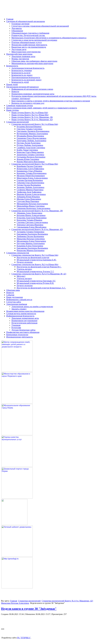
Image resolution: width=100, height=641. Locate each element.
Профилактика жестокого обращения (22, 332)
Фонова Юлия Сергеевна (28, 159)
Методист (21, 276)
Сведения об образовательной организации (25, 21)
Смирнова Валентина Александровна (33, 208)
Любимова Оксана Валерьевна (30, 236)
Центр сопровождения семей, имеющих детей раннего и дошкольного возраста (41, 108)
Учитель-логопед (24, 269)
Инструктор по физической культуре (33, 257)
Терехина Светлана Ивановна (30, 225)
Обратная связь (13, 290)
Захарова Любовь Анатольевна (30, 187)
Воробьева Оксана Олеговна (29, 166)
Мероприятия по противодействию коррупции (32, 63)
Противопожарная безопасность (25, 77)
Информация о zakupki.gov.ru (19, 299)
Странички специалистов (17, 253)
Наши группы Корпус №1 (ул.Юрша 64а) (29, 112)
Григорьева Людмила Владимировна (33, 131)
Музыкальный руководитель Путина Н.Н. (35, 283)
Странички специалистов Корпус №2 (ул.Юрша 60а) (34, 264)
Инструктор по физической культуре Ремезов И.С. (39, 267)
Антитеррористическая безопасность (27, 68)
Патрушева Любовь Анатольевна (31, 140)
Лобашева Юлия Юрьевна (28, 197)
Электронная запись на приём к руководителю (32, 306)
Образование (17, 31)
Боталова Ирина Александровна (31, 215)
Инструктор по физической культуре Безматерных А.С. (41, 288)
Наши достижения (14, 297)
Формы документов (20, 59)
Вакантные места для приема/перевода (28, 47)
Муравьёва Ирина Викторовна (30, 136)
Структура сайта (13, 302)
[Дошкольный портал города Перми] (17, 498)
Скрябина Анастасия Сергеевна (31, 147)
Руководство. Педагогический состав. (28, 35)
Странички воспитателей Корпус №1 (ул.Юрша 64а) (34, 124)
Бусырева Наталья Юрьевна (29, 126)
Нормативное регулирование (24, 320)
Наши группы (12, 110)
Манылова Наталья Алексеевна (31, 239)
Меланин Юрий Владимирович (31, 176)
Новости (15, 91)
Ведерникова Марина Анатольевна (32, 133)
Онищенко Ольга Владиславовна (31, 138)
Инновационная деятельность (19, 337)
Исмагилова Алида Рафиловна (30, 169)
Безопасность (12, 66)
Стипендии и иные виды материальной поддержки (34, 40)
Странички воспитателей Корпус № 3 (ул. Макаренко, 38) (37, 211)
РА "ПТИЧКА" (24, 638)
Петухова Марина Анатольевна (31, 243)
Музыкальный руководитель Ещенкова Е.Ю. (36, 260)
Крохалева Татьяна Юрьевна (29, 220)
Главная (9, 19)
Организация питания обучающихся (22, 87)
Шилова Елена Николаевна (29, 199)
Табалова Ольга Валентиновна (30, 183)
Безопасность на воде (20, 73)
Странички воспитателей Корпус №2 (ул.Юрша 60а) (34, 164)
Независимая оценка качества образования (25, 311)
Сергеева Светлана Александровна (32, 222)
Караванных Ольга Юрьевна (29, 171)
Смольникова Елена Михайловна (31, 227)
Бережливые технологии (17, 334)
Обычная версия (16, 12)
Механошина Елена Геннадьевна (31, 241)
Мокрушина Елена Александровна (32, 178)
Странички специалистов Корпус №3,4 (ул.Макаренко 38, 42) (38, 274)
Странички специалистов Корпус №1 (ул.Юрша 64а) (34, 255)
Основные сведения (20, 24)
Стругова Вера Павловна (28, 201)
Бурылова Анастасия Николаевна (31, 218)
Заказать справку (19, 309)
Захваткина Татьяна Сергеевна (30, 154)
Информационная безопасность (20, 316)
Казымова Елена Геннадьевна (30, 246)
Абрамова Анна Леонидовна (29, 213)
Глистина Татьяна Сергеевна (29, 129)
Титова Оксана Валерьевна (29, 185)
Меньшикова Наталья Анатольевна (32, 204)
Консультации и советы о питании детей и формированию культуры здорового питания (50, 101)
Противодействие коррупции (19, 54)
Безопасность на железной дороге (26, 80)
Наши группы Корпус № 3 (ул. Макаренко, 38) (32, 117)
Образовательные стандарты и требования (30, 33)
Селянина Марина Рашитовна (30, 190)
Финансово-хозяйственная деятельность (29, 45)
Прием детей (12, 84)
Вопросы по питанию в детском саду (27, 103)
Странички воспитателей (17, 122)
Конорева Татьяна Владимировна (31, 173)
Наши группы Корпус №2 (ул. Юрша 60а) (29, 115)
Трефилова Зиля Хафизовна (29, 192)
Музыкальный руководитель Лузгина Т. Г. (35, 271)
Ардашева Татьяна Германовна (30, 232)
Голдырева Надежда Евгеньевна (31, 157)
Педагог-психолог (25, 262)
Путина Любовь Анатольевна (30, 145)
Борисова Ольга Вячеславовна (30, 152)
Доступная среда (18, 49)
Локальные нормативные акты (25, 318)
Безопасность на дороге (21, 75)
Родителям (16, 327)
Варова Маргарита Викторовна (31, 162)
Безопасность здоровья (21, 70)
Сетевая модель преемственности (21, 313)
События (10, 295)
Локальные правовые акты (23, 56)
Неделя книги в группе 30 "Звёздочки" (29, 608)
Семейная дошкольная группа (19, 105)
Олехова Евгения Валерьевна (30, 180)
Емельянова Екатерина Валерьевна (32, 234)
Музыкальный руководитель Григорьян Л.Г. (36, 281)
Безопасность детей (20, 82)
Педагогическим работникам (24, 323)
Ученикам (15, 325)
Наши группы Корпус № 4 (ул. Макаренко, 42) (32, 119)
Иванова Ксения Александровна (31, 194)
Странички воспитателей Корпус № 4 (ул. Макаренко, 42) (37, 229)
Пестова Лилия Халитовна (28, 143)
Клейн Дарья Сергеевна (27, 150)
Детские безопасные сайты (23, 330)
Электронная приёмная (16, 304)
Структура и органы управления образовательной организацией (40, 26)
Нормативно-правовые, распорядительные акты (32, 94)
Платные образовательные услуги (26, 42)
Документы (16, 28)
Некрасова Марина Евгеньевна (30, 250)
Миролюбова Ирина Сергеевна (31, 206)
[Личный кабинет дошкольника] (17, 556)
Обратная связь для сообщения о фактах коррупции (34, 61)
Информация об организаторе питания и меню (32, 89)
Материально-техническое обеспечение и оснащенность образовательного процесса (48, 38)
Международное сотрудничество (26, 52)
